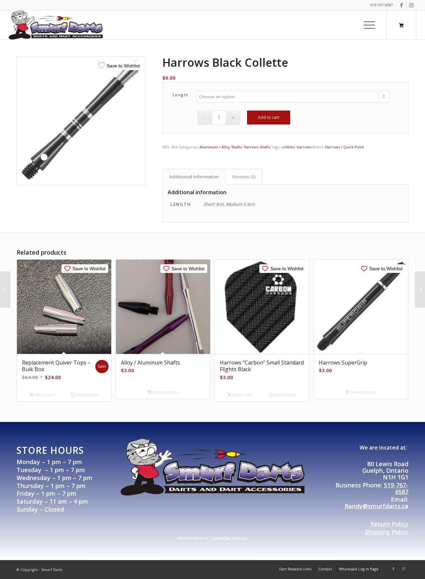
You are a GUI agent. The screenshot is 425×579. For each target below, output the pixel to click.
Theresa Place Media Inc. (229, 538)
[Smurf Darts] (56, 25)
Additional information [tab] (194, 177)
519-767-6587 (396, 488)
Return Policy (389, 524)
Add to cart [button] (44, 394)
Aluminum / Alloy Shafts (221, 146)
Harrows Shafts (257, 146)
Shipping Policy (386, 532)
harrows (304, 146)
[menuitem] (369, 25)
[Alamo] (5, 289)
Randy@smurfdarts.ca (376, 506)
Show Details (86, 394)
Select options (165, 391)
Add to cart (268, 117)
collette (288, 146)
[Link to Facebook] (401, 5)
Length (181, 94)
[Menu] (367, 25)
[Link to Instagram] (411, 5)
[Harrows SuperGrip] (420, 289)
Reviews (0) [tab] (244, 177)
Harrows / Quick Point (344, 146)
